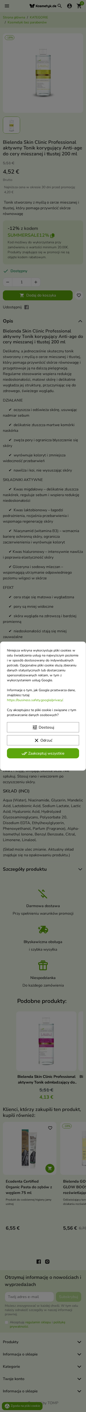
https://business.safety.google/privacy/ (35, 700)
